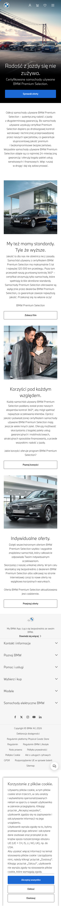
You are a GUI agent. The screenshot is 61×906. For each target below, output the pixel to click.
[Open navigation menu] (53, 5)
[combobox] (54, 766)
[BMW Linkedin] (40, 717)
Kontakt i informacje (17, 643)
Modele (9, 691)
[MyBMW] (30, 5)
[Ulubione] (45, 5)
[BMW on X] (21, 717)
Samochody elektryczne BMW (24, 703)
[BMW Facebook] (15, 717)
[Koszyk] (37, 5)
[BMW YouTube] (34, 717)
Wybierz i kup (13, 679)
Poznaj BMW (12, 655)
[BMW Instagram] (27, 717)
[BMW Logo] (6, 5)
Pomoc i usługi (13, 667)
